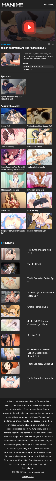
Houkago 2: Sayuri (34, 147)
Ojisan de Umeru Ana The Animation (34, 67)
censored (6, 44)
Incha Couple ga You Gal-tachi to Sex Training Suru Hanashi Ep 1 (13, 169)
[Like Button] (49, 44)
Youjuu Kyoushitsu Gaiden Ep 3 (39, 126)
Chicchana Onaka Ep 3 (10, 190)
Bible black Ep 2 (33, 210)
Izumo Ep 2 (5, 126)
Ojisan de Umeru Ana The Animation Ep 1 (11, 98)
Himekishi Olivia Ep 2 (35, 190)
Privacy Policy (28, 476)
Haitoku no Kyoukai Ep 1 (36, 231)
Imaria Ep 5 (5, 210)
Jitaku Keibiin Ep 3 (8, 147)
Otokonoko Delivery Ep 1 (37, 167)
